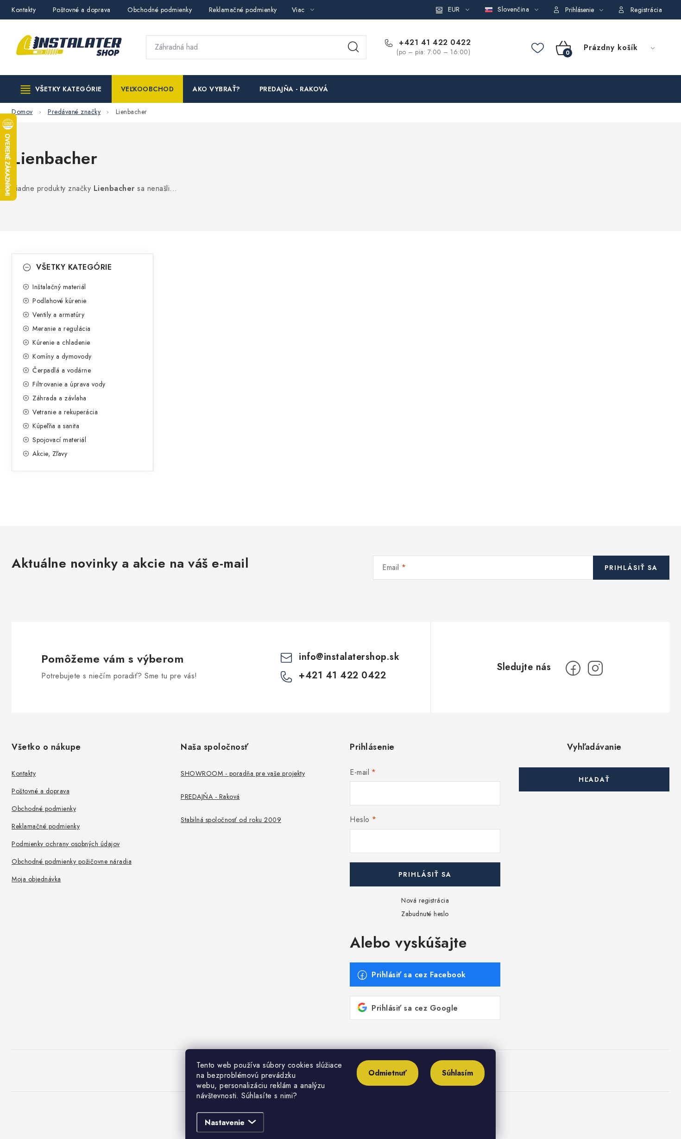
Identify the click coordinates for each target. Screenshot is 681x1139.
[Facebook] (573, 668)
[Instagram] (595, 668)
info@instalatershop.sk (349, 657)
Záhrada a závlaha (59, 398)
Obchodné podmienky (159, 9)
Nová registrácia (425, 900)
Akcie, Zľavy (49, 453)
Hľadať (353, 47)
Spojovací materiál (59, 439)
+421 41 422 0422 (434, 42)
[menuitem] (61, 89)
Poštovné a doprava (82, 9)
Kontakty (24, 9)
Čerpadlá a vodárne (61, 370)
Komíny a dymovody (62, 356)
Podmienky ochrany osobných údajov (66, 843)
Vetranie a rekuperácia (65, 412)
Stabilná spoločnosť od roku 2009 (231, 819)
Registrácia (646, 9)
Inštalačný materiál (59, 286)
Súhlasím (457, 1073)
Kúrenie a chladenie (61, 342)
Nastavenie (225, 1122)
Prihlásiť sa (631, 567)
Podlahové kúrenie (59, 300)
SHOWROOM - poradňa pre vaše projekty (243, 773)
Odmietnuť (387, 1073)
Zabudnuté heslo (425, 913)
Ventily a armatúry (58, 314)
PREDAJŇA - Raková (210, 796)
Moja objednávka (36, 879)
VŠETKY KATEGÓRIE (74, 267)
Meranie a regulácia (61, 328)
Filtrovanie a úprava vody (69, 384)
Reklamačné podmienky (243, 9)
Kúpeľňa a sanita (55, 425)
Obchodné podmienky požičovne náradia (72, 861)
